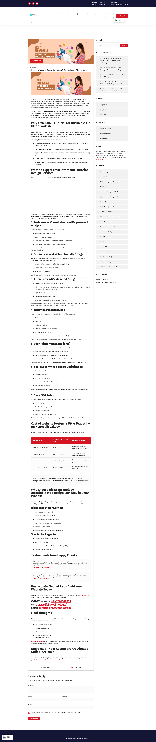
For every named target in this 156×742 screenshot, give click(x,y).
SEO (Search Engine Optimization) (110, 262)
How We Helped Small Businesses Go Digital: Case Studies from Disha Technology (111, 61)
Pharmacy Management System (110, 217)
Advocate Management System (110, 192)
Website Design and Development (110, 182)
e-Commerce (104, 177)
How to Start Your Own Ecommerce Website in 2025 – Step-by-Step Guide (111, 83)
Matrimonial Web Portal (107, 212)
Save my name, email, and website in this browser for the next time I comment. (55, 713)
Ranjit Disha (46, 667)
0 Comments (77, 667)
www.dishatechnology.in (53, 604)
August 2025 (104, 105)
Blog (110, 14)
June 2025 (103, 115)
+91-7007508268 (61, 601)
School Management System (109, 222)
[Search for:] (107, 45)
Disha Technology (84, 595)
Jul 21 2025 (33, 67)
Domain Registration (106, 172)
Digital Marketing (99, 14)
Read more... (100, 159)
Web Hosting (104, 187)
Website (30, 705)
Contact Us (108, 18)
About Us (61, 14)
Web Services (70, 14)
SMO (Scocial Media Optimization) (110, 267)
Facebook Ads (104, 242)
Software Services (84, 14)
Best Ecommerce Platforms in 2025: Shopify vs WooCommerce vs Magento (112, 69)
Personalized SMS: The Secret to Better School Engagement (112, 76)
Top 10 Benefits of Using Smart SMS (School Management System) (111, 90)
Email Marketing (105, 237)
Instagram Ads (105, 252)
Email (64, 697)
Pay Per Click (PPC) (106, 257)
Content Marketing (106, 232)
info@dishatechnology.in (55, 608)
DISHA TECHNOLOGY (83, 738)
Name (30, 697)
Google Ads (103, 247)
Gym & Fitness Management (109, 197)
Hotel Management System (108, 207)
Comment (31, 685)
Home (53, 14)
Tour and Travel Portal (107, 227)
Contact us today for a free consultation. (49, 660)
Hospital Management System (109, 202)
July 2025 (103, 110)
